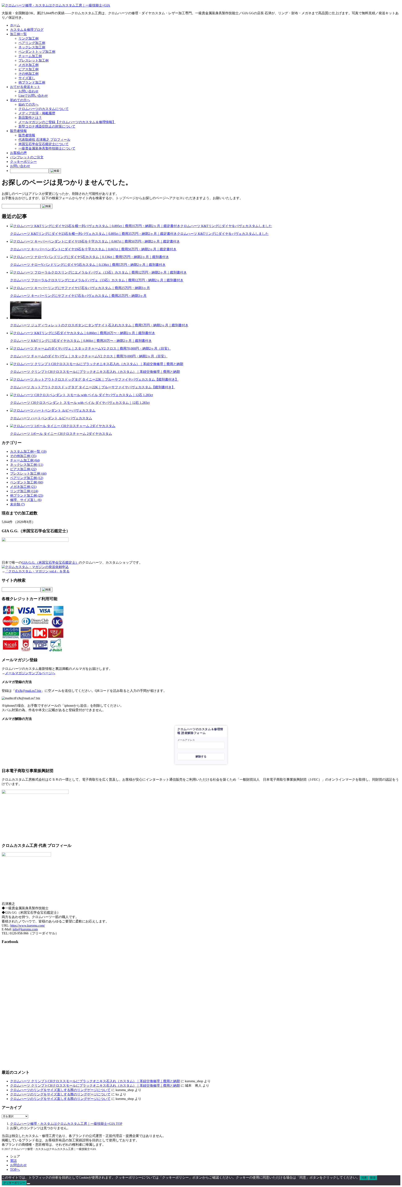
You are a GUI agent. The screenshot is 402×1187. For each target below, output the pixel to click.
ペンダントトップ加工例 (36, 51)
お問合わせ (18, 1165)
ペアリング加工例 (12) (26, 478)
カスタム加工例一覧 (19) (28, 451)
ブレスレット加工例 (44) (28, 473)
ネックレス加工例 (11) (26, 464)
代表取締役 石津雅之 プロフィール (44, 139)
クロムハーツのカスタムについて (43, 109)
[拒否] (28, 1183)
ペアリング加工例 (31, 43)
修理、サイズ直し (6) (25, 500)
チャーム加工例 (30, 56)
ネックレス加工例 (31, 47)
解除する (201, 756)
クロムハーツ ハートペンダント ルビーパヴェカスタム (51, 418)
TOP (66, 1123)
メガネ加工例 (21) (23, 486)
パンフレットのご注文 (27, 157)
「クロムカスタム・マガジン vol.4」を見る (37, 571)
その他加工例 (28, 73)
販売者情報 (18, 131)
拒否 (373, 1177)
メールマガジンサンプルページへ (30, 673)
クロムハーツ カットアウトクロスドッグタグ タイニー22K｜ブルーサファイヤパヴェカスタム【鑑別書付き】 (92, 387)
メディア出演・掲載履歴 (36, 113)
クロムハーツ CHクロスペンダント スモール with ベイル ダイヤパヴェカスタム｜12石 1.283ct (79, 402)
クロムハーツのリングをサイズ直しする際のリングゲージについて (60, 1090)
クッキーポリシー (23, 161)
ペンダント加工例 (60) (26, 482)
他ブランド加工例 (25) (26, 495)
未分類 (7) (17, 504)
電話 (13, 1160)
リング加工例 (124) (24, 491)
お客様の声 (18, 153)
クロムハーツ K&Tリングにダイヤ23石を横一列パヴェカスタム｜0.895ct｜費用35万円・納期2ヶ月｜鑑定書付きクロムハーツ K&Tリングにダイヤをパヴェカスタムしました (139, 233)
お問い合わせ (28, 91)
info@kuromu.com (25, 929)
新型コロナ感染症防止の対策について (46, 126)
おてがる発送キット (25, 87)
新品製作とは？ (30, 117)
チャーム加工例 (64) (25, 460)
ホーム (15, 25)
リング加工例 (28, 38)
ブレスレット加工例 (33, 60)
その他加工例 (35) (23, 456)
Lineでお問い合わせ (33, 95)
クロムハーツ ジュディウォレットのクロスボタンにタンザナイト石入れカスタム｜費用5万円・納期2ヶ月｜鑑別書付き (99, 325)
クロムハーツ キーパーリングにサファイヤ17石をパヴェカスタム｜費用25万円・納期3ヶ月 (78, 295)
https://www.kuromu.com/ (27, 925)
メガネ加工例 (28, 65)
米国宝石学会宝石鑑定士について (43, 144)
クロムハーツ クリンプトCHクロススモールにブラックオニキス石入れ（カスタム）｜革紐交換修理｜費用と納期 (95, 371)
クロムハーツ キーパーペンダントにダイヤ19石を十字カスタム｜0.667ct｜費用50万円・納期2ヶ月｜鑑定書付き (93, 249)
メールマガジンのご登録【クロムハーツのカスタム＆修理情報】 (67, 122)
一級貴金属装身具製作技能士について (46, 148)
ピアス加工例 (28, 69)
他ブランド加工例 (31, 82)
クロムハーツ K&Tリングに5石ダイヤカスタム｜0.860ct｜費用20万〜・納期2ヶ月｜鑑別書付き (81, 340)
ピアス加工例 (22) (23, 469)
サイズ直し (26, 78)
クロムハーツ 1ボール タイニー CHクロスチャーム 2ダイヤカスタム (61, 433)
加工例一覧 (18, 34)
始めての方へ (28, 104)
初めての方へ (20, 100)
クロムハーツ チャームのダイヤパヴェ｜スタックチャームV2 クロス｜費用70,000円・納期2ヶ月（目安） (89, 356)
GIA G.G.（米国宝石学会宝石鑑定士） (50, 562)
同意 (364, 1177)
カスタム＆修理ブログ (27, 29)
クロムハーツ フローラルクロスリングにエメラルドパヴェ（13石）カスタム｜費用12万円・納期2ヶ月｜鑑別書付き (96, 280)
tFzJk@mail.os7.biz (28, 690)
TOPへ (15, 1169)
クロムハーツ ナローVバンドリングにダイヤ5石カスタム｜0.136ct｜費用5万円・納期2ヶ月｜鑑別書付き (88, 264)
